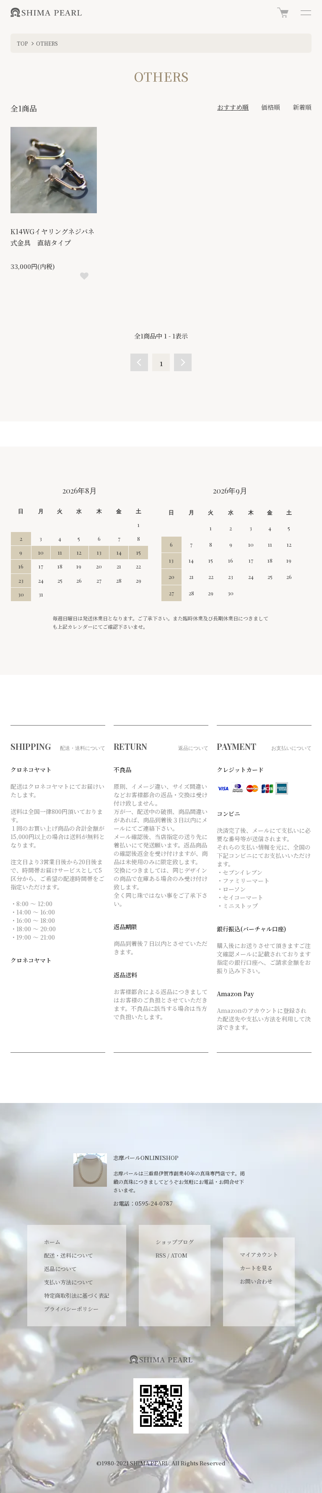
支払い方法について (68, 1282)
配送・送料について (68, 1255)
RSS (161, 1255)
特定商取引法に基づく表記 (76, 1295)
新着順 (302, 107)
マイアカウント (259, 1254)
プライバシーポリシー (71, 1309)
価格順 (270, 107)
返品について (60, 1269)
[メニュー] (305, 12)
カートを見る (256, 1268)
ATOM (179, 1255)
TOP (22, 43)
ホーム (52, 1242)
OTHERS (47, 43)
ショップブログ (175, 1242)
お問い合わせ (256, 1281)
